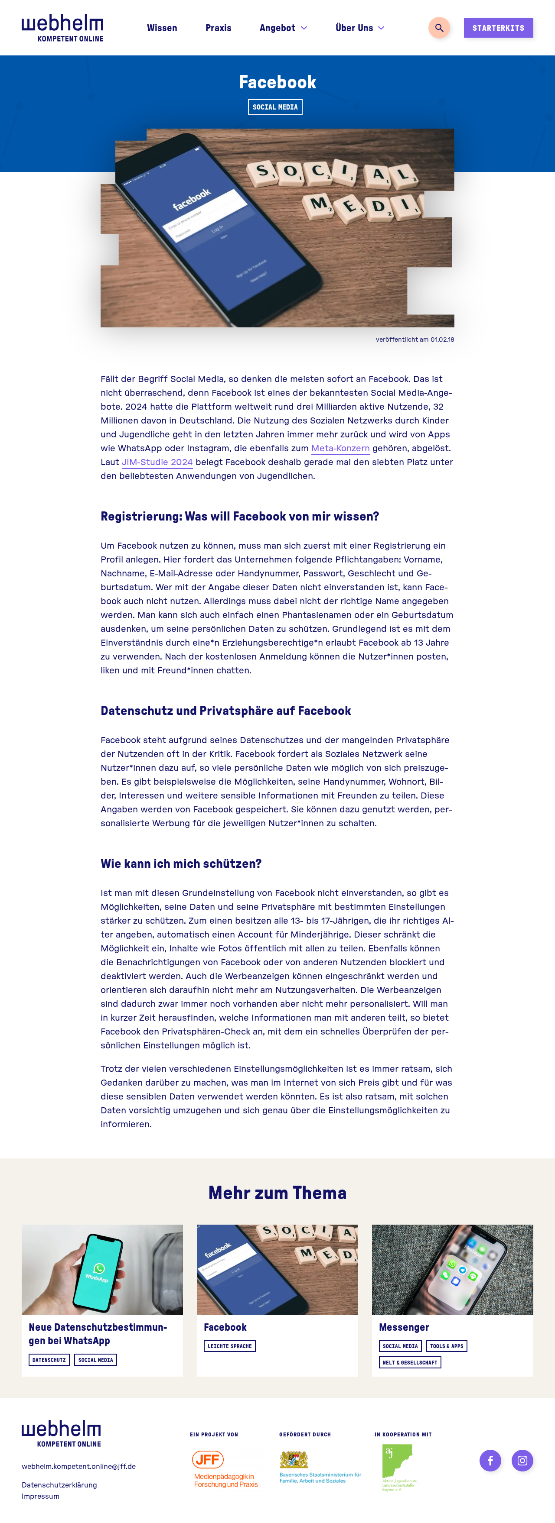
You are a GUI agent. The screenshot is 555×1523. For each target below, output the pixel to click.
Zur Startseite (62, 28)
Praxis (219, 27)
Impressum (40, 1495)
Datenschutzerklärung (59, 1484)
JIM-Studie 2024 (157, 461)
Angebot (278, 27)
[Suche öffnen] (439, 28)
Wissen (162, 27)
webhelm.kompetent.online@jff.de (79, 1466)
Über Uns (354, 27)
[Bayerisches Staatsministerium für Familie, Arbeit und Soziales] (320, 1468)
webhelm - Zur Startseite (63, 1433)
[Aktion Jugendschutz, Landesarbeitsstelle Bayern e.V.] (400, 1468)
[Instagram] (522, 1460)
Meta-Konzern (340, 447)
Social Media (275, 106)
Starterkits (499, 27)
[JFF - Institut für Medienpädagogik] (228, 1468)
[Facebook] (490, 1460)
